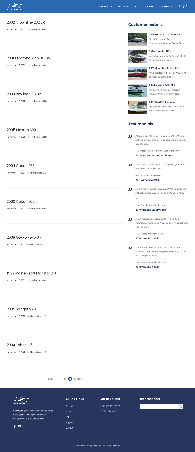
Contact (69, 428)
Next (80, 379)
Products (70, 406)
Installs (69, 411)
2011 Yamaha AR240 (147, 180)
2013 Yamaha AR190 (147, 267)
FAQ (68, 417)
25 (65, 379)
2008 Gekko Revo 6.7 (24, 237)
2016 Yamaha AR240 (147, 238)
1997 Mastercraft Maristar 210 (31, 273)
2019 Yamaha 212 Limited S (164, 34)
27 (75, 379)
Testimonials (140, 124)
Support (69, 422)
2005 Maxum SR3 (21, 130)
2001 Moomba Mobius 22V (164, 68)
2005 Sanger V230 (22, 309)
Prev (50, 379)
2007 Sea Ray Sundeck (162, 102)
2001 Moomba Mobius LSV (28, 58)
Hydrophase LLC (39, 29)
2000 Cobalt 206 (21, 201)
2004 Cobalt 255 (21, 165)
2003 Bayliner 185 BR (24, 94)
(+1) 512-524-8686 (108, 411)
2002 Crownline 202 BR (26, 22)
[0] (184, 6)
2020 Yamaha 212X (160, 51)
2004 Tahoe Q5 (19, 345)
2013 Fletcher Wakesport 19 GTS (154, 155)
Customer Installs (145, 24)
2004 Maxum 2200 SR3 (162, 85)
